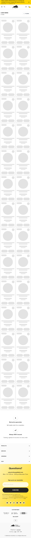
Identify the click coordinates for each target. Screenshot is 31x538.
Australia (19, 529)
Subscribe (15, 490)
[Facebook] (7, 503)
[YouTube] (20, 503)
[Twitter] (10, 503)
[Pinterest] (23, 503)
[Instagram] (14, 503)
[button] (15, 446)
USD (18, 531)
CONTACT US (12, 3)
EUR (21, 531)
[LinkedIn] (17, 503)
